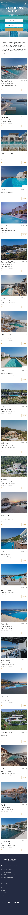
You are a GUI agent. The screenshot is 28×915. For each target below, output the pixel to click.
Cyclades (7, 83)
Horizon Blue (6, 334)
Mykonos (11, 83)
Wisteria (4, 479)
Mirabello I (5, 226)
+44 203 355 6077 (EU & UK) (9, 874)
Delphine (4, 696)
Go (14, 29)
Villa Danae (5, 515)
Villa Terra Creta (7, 733)
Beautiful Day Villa (8, 262)
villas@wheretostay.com (8, 877)
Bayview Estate (6, 81)
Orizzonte (4, 117)
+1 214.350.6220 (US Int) (8, 872)
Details (24, 126)
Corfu (12, 445)
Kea (10, 807)
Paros (10, 119)
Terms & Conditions (5, 892)
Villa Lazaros (5, 660)
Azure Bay (4, 624)
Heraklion (10, 554)
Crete (6, 228)
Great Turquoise (7, 153)
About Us (3, 887)
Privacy (2, 895)
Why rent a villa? (6, 883)
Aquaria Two (5, 841)
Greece (2, 83)
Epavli (3, 552)
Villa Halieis (5, 407)
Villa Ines (4, 443)
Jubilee (3, 298)
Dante (3, 371)
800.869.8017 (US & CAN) (8, 869)
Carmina (4, 190)
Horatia (4, 588)
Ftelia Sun (4, 769)
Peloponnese (8, 409)
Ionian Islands (8, 445)
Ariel (3, 805)
